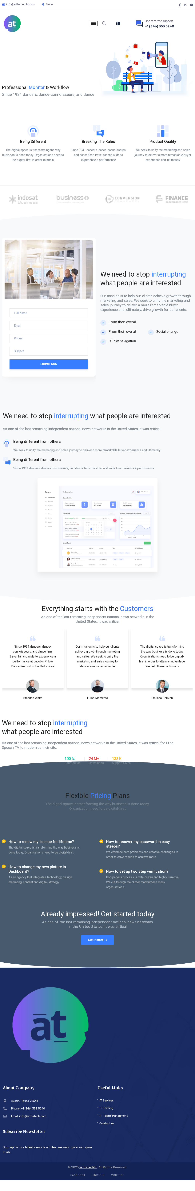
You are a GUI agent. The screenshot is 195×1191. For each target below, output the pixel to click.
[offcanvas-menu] (118, 23)
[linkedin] (185, 4)
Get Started (96, 940)
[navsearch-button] (104, 23)
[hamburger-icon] (93, 23)
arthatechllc (88, 1167)
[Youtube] (191, 4)
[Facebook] (180, 4)
